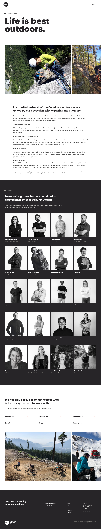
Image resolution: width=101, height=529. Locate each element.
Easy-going (9, 416)
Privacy (69, 512)
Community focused (81, 423)
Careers (69, 503)
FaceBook (69, 510)
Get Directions (86, 511)
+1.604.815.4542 (49, 505)
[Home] (6, 4)
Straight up (43, 416)
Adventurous (78, 416)
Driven (41, 423)
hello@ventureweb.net (50, 503)
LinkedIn (69, 505)
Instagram (69, 508)
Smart (7, 423)
